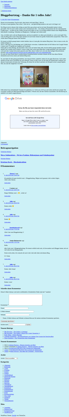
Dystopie (6, 370)
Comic (6, 368)
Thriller (6, 399)
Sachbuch (7, 397)
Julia (9, 19)
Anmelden (7, 407)
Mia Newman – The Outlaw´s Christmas (15, 331)
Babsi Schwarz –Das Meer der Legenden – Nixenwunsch (26, 351)
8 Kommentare (15, 19)
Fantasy (6, 372)
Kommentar (5, 305)
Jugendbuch (7, 384)
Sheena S (12, 173)
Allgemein (7, 365)
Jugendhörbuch (8, 386)
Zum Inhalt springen (6, 1)
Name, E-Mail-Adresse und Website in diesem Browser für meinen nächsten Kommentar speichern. (31, 318)
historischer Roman (9, 376)
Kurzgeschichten (9, 394)
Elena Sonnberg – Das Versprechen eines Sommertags (19, 338)
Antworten (7, 183)
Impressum (7, 6)
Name (2, 308)
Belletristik (7, 367)
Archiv (3, 358)
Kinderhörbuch (8, 389)
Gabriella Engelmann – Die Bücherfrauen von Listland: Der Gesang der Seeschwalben (29, 336)
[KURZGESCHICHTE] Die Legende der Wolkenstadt (24, 348)
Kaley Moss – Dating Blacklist (13, 335)
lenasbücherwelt (15, 227)
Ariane (6, 350)
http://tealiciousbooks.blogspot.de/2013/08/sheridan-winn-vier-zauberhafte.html (28, 52)
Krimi (6, 392)
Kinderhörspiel (8, 391)
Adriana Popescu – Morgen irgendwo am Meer (22, 345)
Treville (14, 415)
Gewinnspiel (4, 144)
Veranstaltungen (8, 400)
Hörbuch (6, 380)
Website (3, 314)
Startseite (6, 4)
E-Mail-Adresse (5, 311)
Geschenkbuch (8, 375)
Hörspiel (6, 381)
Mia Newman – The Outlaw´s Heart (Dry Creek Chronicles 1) (22, 333)
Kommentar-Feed (9, 411)
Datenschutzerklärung (10, 7)
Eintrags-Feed (8, 409)
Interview (7, 383)
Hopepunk (7, 378)
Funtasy (6, 373)
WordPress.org (8, 412)
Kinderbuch (7, 388)
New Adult (7, 396)
